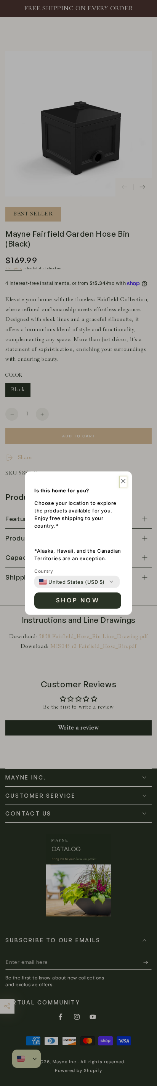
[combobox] (72, 581)
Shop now (77, 600)
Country (43, 571)
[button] (123, 482)
